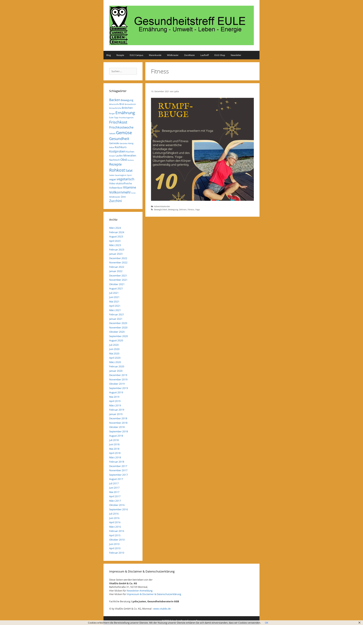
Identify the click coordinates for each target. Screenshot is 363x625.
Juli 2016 (114, 513)
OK (266, 622)
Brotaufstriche (115, 108)
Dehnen (183, 209)
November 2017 (118, 470)
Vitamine (129, 187)
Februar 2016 (116, 531)
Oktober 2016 (117, 505)
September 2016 (118, 509)
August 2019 (116, 392)
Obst (123, 160)
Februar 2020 (116, 366)
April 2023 (115, 241)
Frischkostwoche (121, 127)
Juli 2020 (114, 344)
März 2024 (115, 227)
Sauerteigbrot (120, 175)
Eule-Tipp (113, 117)
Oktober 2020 (117, 331)
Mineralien (129, 155)
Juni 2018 (114, 444)
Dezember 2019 (118, 375)
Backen (114, 100)
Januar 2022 (116, 271)
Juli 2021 (114, 292)
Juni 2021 (114, 297)
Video (112, 183)
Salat (129, 170)
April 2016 (115, 522)
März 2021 (115, 310)
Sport (129, 175)
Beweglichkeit (160, 209)
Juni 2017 (114, 487)
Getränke (123, 143)
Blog (108, 55)
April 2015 (115, 535)
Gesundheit (119, 138)
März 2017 (115, 500)
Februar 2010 (116, 552)
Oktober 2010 (117, 539)
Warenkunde (155, 55)
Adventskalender (162, 206)
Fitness (191, 209)
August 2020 (116, 340)
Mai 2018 (114, 448)
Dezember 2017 (118, 466)
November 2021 (118, 279)
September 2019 (118, 388)
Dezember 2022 (118, 258)
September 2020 (118, 336)
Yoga (197, 209)
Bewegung (173, 209)
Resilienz (130, 160)
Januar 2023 (116, 253)
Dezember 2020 (118, 323)
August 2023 (116, 236)
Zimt (123, 196)
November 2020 (118, 327)
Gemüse (124, 132)
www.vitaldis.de (162, 608)
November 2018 (118, 422)
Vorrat (133, 193)
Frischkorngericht (126, 117)
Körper (112, 155)
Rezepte (120, 55)
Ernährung (125, 112)
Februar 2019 (116, 409)
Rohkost (117, 170)
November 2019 (118, 379)
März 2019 (115, 405)
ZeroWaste (189, 55)
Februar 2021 (116, 314)
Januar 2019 (116, 414)
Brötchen (127, 107)
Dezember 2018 (118, 418)
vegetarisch (125, 179)
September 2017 (118, 474)
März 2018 (115, 457)
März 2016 (115, 526)
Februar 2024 (116, 232)
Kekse (111, 147)
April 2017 (115, 496)
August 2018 (116, 435)
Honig (130, 143)
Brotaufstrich (130, 104)
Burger (112, 113)
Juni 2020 (114, 349)
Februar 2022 (116, 266)
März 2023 (115, 245)
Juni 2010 (114, 544)
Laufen (119, 155)
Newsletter (236, 55)
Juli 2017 (114, 483)
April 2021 (115, 305)
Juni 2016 (114, 518)
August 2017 (116, 479)
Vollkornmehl (119, 192)
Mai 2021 (114, 301)
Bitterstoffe (114, 104)
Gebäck (112, 133)
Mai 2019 (114, 396)
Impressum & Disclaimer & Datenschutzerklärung (154, 594)
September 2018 (118, 431)
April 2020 (115, 357)
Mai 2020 (114, 353)
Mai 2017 (114, 492)
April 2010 (115, 548)
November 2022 (118, 262)
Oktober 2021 (117, 284)
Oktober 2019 (117, 383)
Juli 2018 (114, 440)
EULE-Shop (219, 55)
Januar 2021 (116, 318)
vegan (112, 179)
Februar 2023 (116, 249)
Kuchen (130, 151)
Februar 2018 (116, 461)
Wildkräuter (173, 55)
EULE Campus (136, 55)
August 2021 (116, 288)
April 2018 (115, 453)
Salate (111, 175)
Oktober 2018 (117, 427)
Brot (121, 104)
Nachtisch (114, 159)
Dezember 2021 (118, 275)
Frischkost (118, 122)
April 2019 (115, 401)
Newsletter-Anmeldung (139, 590)
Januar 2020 (116, 370)
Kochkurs (120, 147)
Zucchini (115, 201)
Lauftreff (204, 55)
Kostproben (117, 151)
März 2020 (115, 362)
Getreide (114, 143)
